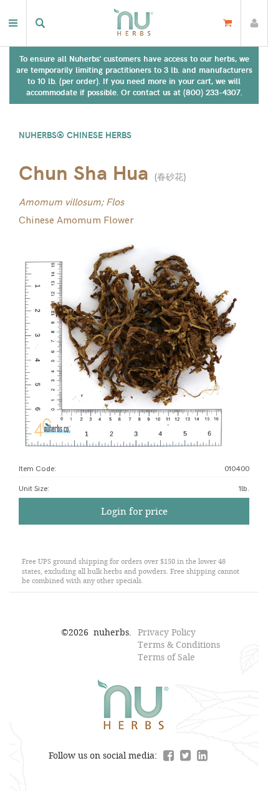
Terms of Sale (166, 657)
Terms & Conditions (179, 644)
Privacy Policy (167, 632)
